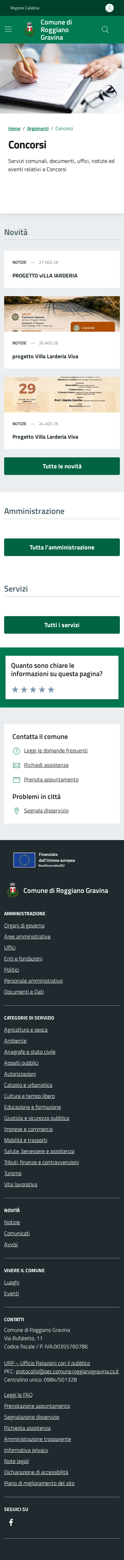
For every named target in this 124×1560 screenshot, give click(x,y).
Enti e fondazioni (23, 958)
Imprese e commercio (28, 1129)
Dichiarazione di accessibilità (36, 1472)
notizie (19, 262)
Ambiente (15, 1040)
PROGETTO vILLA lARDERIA (45, 275)
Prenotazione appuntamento (37, 1406)
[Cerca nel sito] (105, 29)
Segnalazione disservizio (31, 1417)
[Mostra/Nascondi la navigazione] (8, 29)
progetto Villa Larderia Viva (45, 356)
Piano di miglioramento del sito (39, 1483)
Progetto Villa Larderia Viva (45, 436)
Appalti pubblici (21, 1063)
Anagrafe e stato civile (29, 1051)
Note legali (16, 1461)
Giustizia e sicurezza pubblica (36, 1118)
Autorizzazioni (20, 1074)
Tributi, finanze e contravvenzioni (41, 1162)
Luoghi (11, 1282)
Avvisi (11, 1244)
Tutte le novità (62, 466)
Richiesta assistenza (27, 1428)
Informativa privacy (26, 1450)
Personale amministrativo (33, 980)
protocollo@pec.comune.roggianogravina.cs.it (67, 1371)
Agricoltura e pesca (26, 1029)
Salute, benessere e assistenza (39, 1151)
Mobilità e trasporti (25, 1140)
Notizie (12, 1222)
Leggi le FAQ (18, 1395)
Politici (11, 969)
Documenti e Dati (24, 991)
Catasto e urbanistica (28, 1085)
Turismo (12, 1173)
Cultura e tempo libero (29, 1096)
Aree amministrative (27, 936)
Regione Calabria (24, 8)
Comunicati (17, 1233)
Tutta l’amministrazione (62, 547)
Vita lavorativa (20, 1184)
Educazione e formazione (32, 1107)
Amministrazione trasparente (37, 1439)
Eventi (11, 1293)
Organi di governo (24, 925)
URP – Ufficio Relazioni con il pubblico (47, 1363)
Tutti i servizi (62, 625)
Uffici (10, 947)
